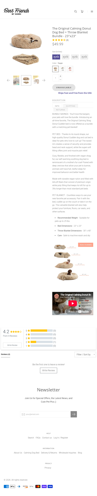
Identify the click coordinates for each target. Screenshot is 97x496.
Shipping (70, 106)
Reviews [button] (5, 354)
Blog (80, 453)
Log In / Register (61, 438)
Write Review (48, 370)
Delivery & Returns (49, 453)
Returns (60, 110)
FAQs (38, 438)
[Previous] (8, 80)
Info (57, 106)
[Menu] (90, 11)
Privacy (48, 468)
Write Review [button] (12, 345)
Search (31, 438)
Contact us (47, 438)
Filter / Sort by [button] (84, 354)
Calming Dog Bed (31, 453)
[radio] (56, 56)
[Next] (43, 80)
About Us (18, 453)
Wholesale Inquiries (67, 453)
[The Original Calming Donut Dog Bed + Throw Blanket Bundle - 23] (26, 80)
